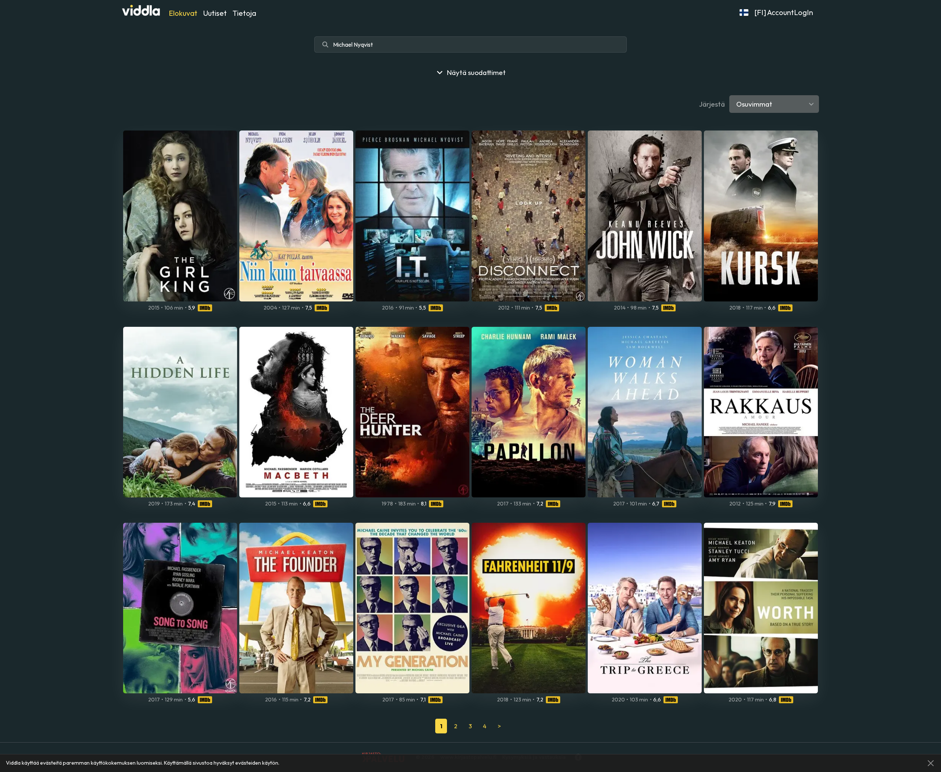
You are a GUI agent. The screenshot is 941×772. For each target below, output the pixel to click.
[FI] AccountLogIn (783, 12)
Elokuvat (183, 13)
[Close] (930, 763)
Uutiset (215, 13)
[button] (744, 12)
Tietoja (244, 13)
